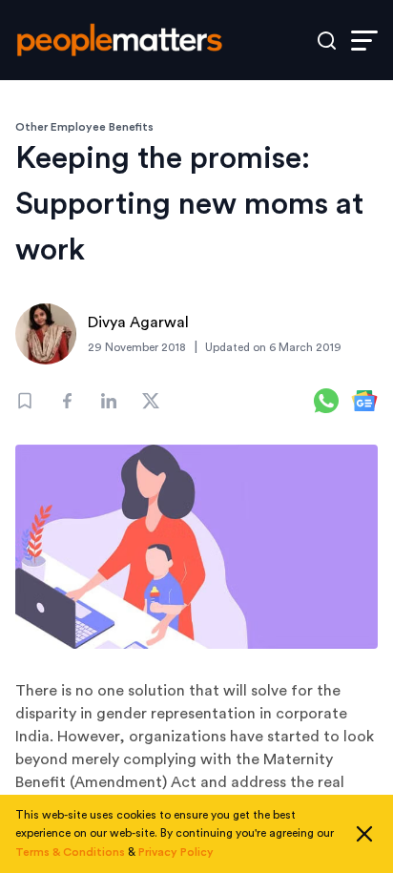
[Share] (66, 400)
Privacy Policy (176, 852)
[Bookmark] (24, 400)
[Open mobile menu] (364, 41)
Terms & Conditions (70, 852)
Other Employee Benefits (84, 127)
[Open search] (327, 40)
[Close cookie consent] (364, 834)
